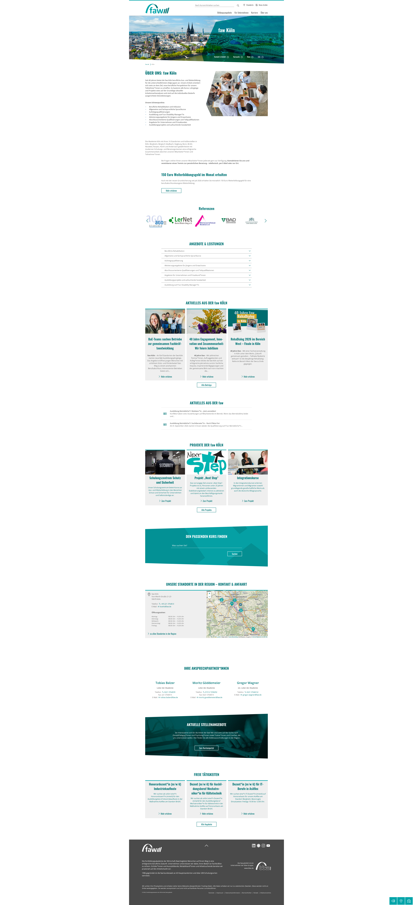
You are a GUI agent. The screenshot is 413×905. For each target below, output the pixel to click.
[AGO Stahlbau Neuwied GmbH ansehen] (155, 220)
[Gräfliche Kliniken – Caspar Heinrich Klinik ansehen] (251, 220)
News (248, 57)
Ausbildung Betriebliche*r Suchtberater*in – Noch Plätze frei (195, 423)
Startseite (211, 893)
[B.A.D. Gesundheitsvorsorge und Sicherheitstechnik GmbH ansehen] (228, 220)
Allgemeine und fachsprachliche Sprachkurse (183, 256)
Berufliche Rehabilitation (174, 251)
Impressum (220, 893)
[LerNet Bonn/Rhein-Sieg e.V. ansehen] (180, 220)
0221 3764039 (169, 692)
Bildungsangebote (224, 12)
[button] (253, 629)
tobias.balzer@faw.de (169, 697)
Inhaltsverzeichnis (265, 893)
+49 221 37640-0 (167, 604)
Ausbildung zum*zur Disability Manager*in (182, 285)
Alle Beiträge (206, 385)
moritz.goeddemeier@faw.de (210, 697)
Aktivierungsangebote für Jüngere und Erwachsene (185, 265)
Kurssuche (236, 57)
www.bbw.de (249, 868)
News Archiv (263, 5)
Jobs (259, 57)
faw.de (147, 64)
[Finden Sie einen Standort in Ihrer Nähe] (401, 901)
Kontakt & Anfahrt (220, 57)
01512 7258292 (211, 692)
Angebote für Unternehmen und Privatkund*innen (185, 275)
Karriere (254, 12)
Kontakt (256, 893)
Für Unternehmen (241, 12)
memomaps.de (256, 637)
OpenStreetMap (233, 637)
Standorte (250, 5)
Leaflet (218, 637)
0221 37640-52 (252, 692)
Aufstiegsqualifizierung (174, 260)
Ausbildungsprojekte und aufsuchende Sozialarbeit (185, 280)
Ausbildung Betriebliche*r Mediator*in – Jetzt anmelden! (193, 411)
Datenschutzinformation (232, 893)
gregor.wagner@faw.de (252, 695)
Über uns (264, 12)
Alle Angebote (206, 824)
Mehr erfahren (171, 190)
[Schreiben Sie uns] (409, 901)
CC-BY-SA (264, 637)
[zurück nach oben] (206, 845)
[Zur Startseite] (149, 8)
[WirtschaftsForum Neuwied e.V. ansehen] (205, 220)
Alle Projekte (206, 510)
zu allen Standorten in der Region (163, 633)
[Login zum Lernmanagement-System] (393, 901)
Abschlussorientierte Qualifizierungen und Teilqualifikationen (189, 270)
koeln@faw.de (165, 606)
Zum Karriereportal (206, 748)
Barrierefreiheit (246, 893)
